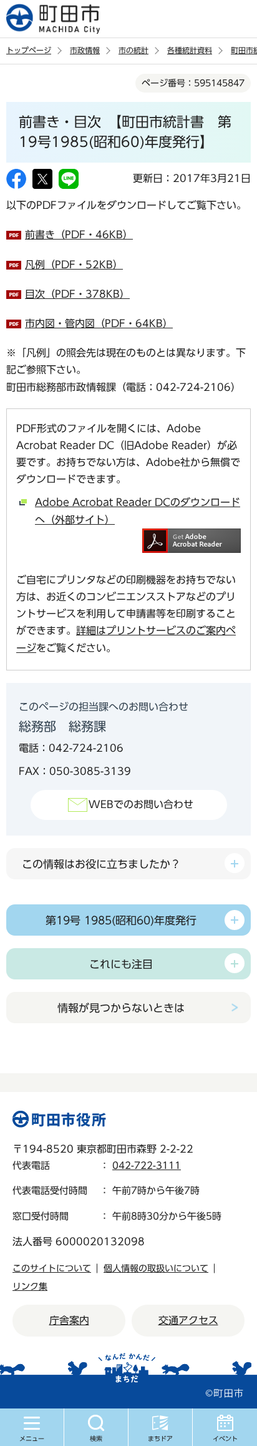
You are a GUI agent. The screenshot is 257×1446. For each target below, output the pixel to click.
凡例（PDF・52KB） (74, 265)
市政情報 (85, 50)
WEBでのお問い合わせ (141, 804)
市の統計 (133, 50)
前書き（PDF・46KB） (79, 235)
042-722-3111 (146, 1165)
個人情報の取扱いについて (156, 1268)
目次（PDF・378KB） (77, 294)
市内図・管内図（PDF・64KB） (99, 323)
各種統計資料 (189, 50)
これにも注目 (121, 964)
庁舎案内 (69, 1320)
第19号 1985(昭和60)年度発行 (121, 920)
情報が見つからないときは (121, 1008)
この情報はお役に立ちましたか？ (101, 864)
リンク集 (29, 1286)
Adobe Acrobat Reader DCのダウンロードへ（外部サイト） (137, 510)
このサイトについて (51, 1268)
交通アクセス (188, 1320)
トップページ (28, 50)
